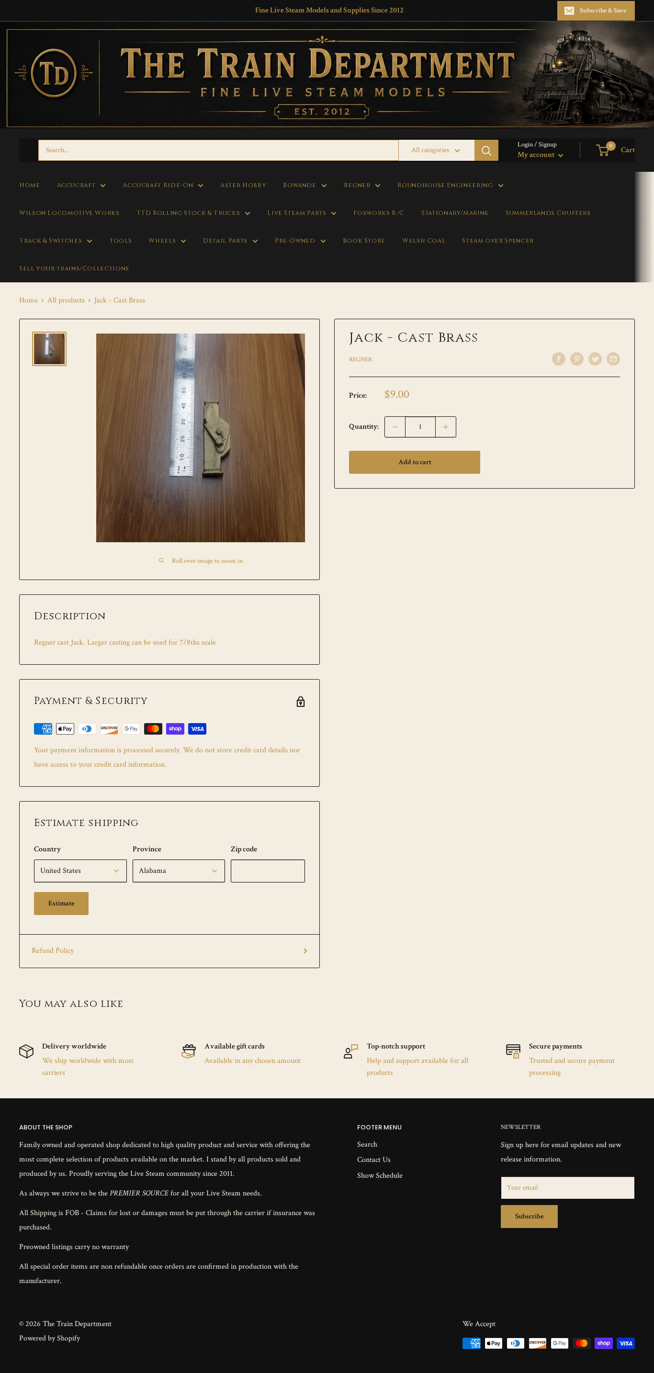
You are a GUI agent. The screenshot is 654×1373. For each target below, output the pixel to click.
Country (47, 849)
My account (537, 155)
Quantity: (364, 427)
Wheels (162, 241)
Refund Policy (53, 951)
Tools (120, 241)
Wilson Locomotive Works (69, 213)
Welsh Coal (423, 241)
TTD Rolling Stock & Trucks (188, 213)
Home (29, 185)
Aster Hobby (243, 185)
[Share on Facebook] (558, 359)
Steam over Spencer (497, 241)
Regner (357, 185)
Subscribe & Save (603, 10)
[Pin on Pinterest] (577, 359)
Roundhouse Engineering (445, 185)
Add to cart (414, 462)
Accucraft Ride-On (158, 185)
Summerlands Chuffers (548, 213)
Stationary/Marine (455, 213)
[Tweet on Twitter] (595, 359)
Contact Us (374, 1160)
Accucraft (76, 185)
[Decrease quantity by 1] (395, 427)
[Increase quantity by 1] (446, 427)
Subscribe (529, 1216)
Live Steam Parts (296, 213)
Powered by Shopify (49, 1338)
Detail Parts (225, 241)
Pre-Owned (295, 241)
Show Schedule (380, 1176)
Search (367, 1144)
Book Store (364, 241)
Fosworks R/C (379, 213)
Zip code (244, 849)
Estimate (61, 903)
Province (147, 849)
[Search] (486, 150)
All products (66, 300)
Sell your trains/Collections (74, 269)
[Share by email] (613, 359)
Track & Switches (50, 241)
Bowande (299, 185)
